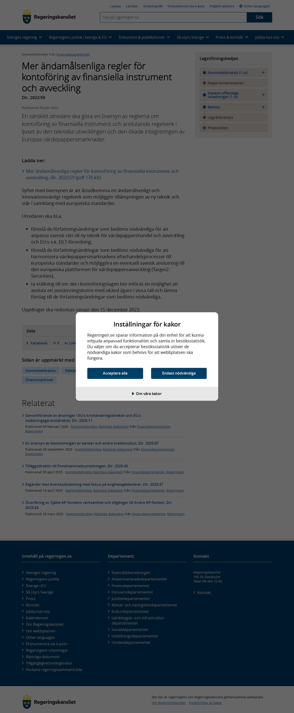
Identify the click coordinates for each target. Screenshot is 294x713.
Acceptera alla (115, 373)
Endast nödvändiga (179, 373)
